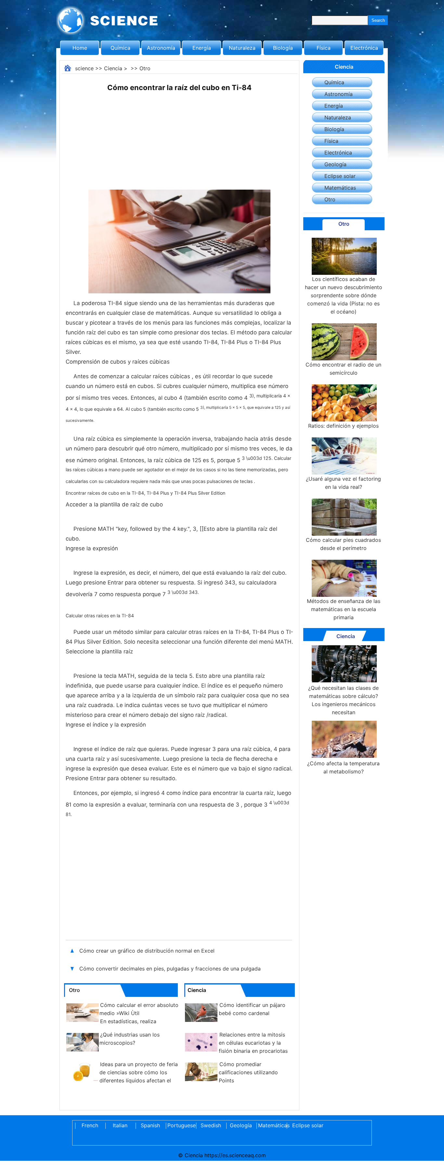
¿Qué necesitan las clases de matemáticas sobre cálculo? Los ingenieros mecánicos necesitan (343, 700)
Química (120, 48)
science (84, 68)
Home (79, 48)
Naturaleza (242, 48)
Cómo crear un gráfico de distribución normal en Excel (147, 950)
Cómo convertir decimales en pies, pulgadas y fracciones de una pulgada (170, 968)
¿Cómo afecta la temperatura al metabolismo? (343, 767)
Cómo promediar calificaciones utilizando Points (248, 1072)
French (90, 1125)
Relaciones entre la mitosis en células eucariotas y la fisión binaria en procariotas (253, 1042)
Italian (120, 1125)
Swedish (211, 1125)
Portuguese (180, 1125)
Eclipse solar (340, 176)
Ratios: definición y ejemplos (343, 425)
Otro (144, 68)
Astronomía (161, 48)
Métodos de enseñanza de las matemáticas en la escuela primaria (343, 609)
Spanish (150, 1125)
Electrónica (364, 48)
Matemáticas (340, 187)
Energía (201, 48)
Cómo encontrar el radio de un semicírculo (343, 368)
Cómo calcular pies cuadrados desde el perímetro (343, 544)
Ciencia (113, 68)
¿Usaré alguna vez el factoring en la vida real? (343, 482)
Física (324, 48)
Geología (335, 164)
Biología (283, 48)
